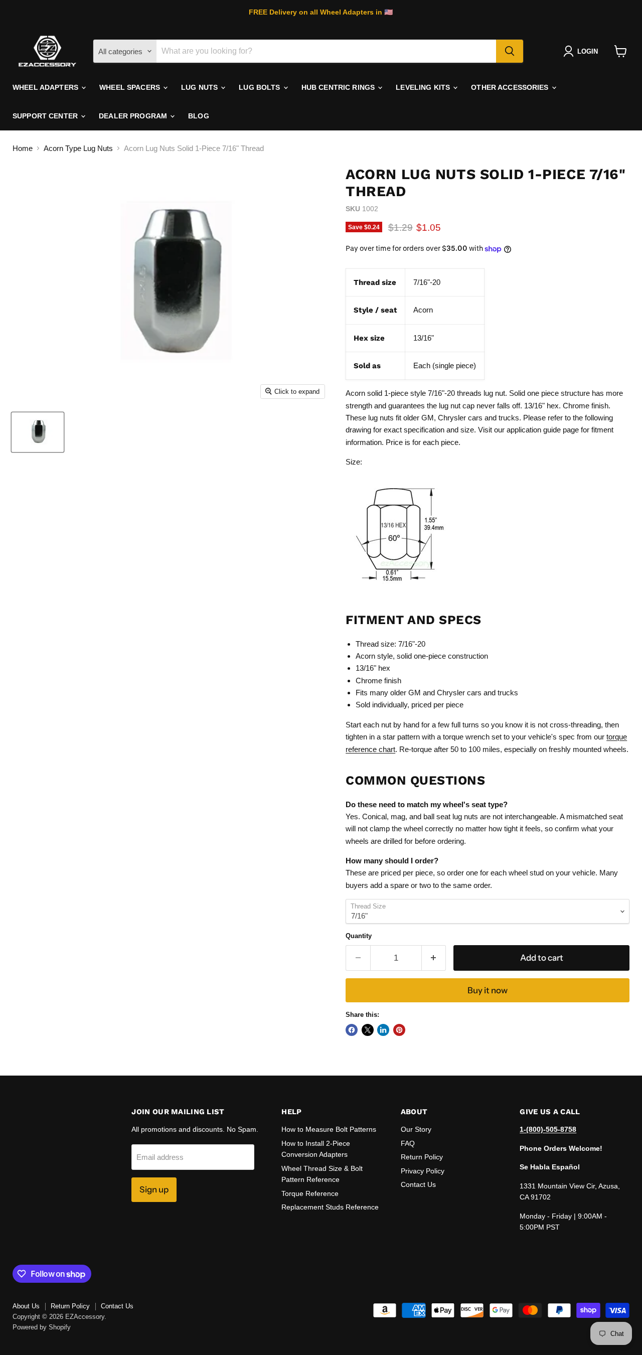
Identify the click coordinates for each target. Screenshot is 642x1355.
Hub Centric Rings (339, 87)
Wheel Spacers (130, 87)
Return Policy (422, 1157)
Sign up (154, 1189)
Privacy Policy (422, 1171)
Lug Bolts (260, 87)
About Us (26, 1306)
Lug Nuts (200, 87)
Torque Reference (310, 1193)
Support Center (46, 116)
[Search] (509, 51)
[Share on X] (368, 1030)
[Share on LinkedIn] (383, 1030)
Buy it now (487, 990)
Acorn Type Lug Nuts (78, 148)
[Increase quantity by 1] (434, 958)
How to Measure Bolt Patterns (328, 1129)
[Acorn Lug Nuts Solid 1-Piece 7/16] (38, 432)
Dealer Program (134, 116)
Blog (198, 116)
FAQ (408, 1143)
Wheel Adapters (46, 87)
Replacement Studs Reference (330, 1207)
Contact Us (418, 1184)
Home (23, 148)
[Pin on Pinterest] (399, 1030)
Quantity (359, 936)
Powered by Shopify (42, 1327)
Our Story (416, 1129)
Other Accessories (511, 87)
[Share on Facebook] (352, 1030)
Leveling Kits (424, 87)
